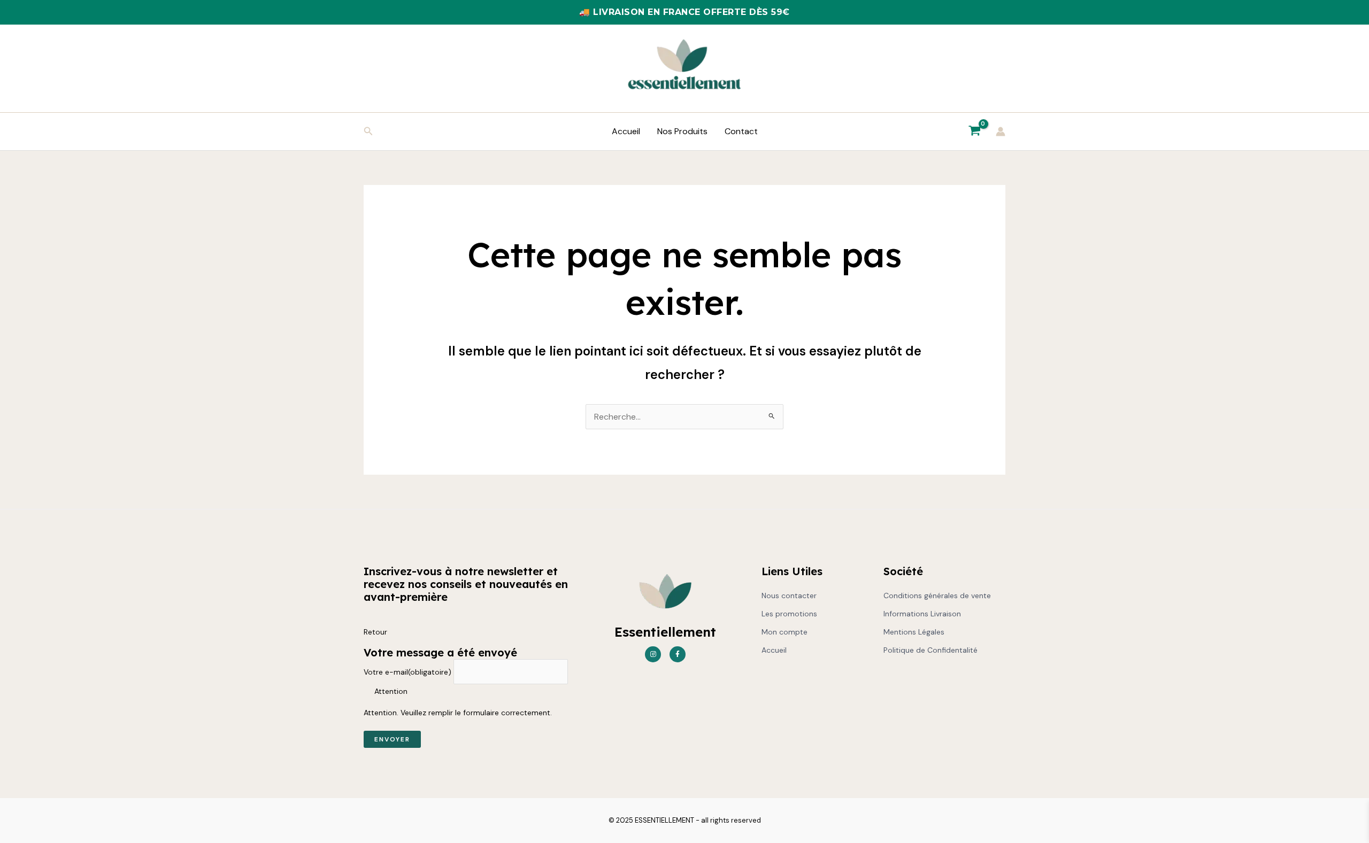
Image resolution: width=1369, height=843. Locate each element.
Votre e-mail (407, 672)
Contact (741, 131)
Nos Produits (682, 131)
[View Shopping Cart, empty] (974, 131)
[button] (368, 132)
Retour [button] (375, 632)
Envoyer (392, 739)
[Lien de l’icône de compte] (1000, 131)
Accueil (626, 131)
